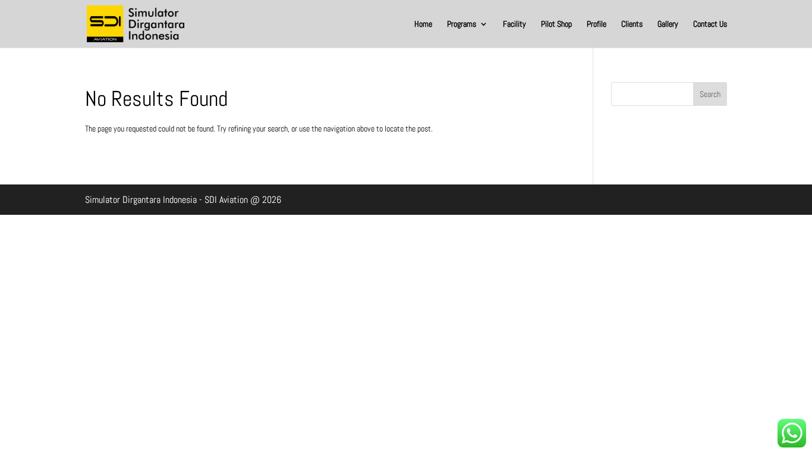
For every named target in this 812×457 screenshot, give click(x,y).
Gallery (667, 24)
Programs (461, 24)
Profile (596, 24)
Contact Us (710, 24)
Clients (632, 24)
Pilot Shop (556, 24)
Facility (514, 24)
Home (423, 24)
